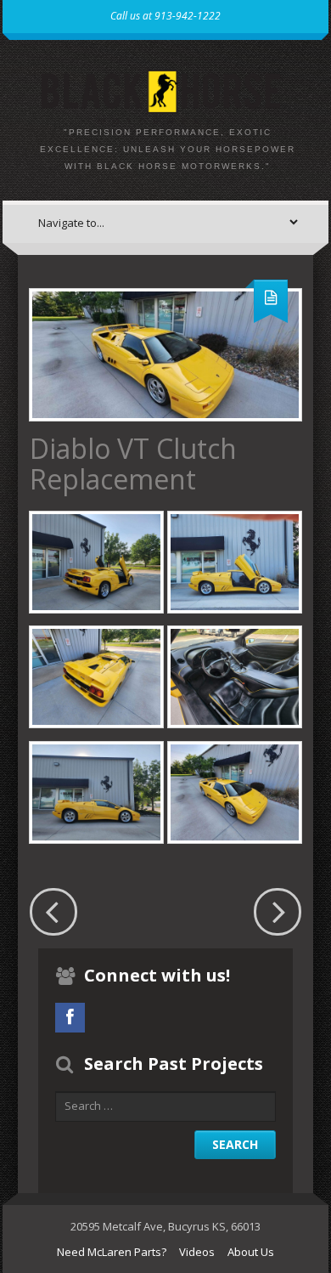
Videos (197, 1251)
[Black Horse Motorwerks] (165, 92)
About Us (250, 1251)
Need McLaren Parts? (111, 1251)
